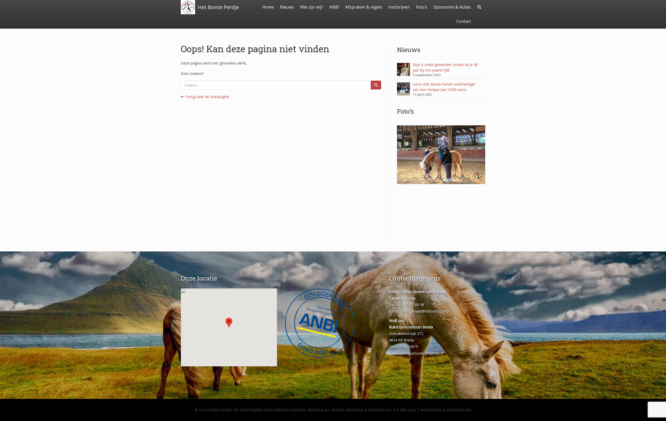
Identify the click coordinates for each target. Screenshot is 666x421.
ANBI (334, 7)
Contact (463, 21)
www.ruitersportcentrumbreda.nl (416, 353)
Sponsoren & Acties (452, 7)
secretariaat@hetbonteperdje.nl (427, 311)
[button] (229, 322)
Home (268, 7)
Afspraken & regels (363, 7)
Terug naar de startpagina (206, 96)
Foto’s (421, 7)
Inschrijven (399, 7)
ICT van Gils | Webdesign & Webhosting (432, 409)
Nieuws (287, 7)
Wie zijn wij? (311, 7)
